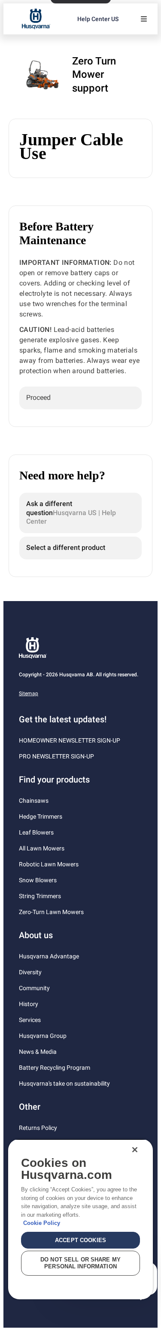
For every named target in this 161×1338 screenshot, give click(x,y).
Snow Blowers (38, 880)
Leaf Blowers (36, 832)
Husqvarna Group (43, 1035)
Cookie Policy (41, 1223)
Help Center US (97, 18)
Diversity (30, 972)
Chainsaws (34, 800)
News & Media (38, 1051)
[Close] (134, 1149)
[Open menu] (144, 19)
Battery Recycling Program (54, 1067)
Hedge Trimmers (40, 816)
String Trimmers (40, 896)
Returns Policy (38, 1127)
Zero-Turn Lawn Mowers (51, 911)
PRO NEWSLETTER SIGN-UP (56, 756)
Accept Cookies (80, 1240)
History (28, 1003)
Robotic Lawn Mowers (49, 864)
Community (34, 988)
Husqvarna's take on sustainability (64, 1083)
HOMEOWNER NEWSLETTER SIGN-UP (69, 740)
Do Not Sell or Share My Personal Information (80, 1263)
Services (30, 1019)
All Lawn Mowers (41, 848)
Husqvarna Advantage (49, 956)
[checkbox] (80, 398)
